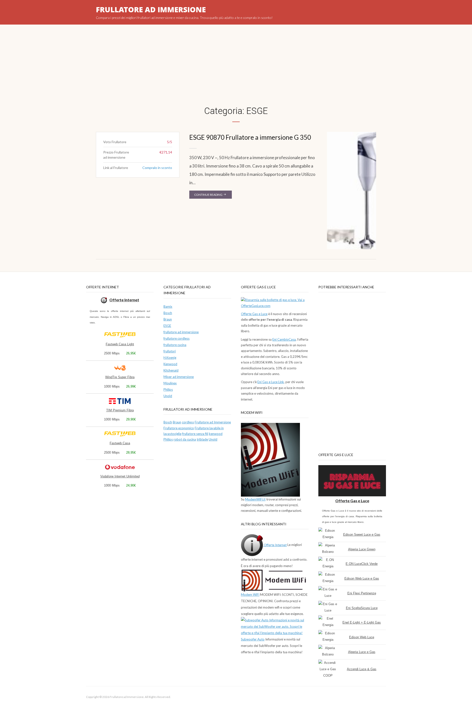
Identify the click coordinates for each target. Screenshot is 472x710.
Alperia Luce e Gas (361, 652)
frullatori (169, 351)
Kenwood (170, 364)
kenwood (215, 434)
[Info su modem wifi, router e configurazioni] (270, 459)
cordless (188, 422)
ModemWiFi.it (255, 499)
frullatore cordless (176, 338)
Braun (167, 319)
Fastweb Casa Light (120, 344)
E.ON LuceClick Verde (362, 564)
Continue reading (213, 196)
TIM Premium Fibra (120, 410)
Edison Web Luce (361, 637)
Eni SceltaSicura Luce (362, 608)
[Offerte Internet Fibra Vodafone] (120, 467)
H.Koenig (169, 358)
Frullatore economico (178, 428)
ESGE (167, 326)
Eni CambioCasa (284, 339)
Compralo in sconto (157, 168)
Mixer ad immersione (178, 377)
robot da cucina (185, 439)
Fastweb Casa (120, 443)
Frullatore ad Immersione (151, 9)
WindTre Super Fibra (119, 377)
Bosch (167, 313)
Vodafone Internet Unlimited (120, 476)
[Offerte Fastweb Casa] (120, 335)
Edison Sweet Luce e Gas (361, 534)
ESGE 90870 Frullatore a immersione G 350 (250, 137)
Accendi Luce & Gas (361, 669)
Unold (167, 396)
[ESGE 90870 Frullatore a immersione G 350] (351, 190)
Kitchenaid (170, 370)
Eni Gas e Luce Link (270, 382)
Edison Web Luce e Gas (361, 578)
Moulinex (170, 383)
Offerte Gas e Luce (254, 314)
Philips (168, 389)
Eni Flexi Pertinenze (361, 593)
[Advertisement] (236, 71)
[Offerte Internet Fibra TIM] (120, 401)
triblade (202, 439)
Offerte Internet (275, 545)
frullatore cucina (174, 345)
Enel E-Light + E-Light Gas (361, 622)
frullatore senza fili (195, 434)
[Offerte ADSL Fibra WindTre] (120, 368)
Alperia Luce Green (361, 549)
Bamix (167, 306)
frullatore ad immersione (181, 332)
